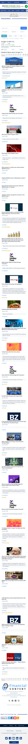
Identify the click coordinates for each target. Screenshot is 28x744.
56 (25, 54)
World (22, 10)
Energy (8, 542)
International (16, 38)
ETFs (16, 35)
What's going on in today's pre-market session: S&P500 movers (13, 168)
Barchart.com (5, 452)
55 (23, 54)
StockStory (4, 363)
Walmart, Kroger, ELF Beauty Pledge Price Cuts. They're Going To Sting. (13, 66)
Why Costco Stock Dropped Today (10, 134)
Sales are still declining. (8, 314)
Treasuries (21, 38)
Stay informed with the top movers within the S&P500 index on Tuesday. (12, 186)
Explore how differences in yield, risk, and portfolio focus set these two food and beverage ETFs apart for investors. (14, 491)
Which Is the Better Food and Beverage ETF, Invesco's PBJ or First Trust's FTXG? (12, 485)
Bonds (5, 542)
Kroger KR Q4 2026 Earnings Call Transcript (13, 113)
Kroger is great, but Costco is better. (11, 139)
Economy (9, 122)
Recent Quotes (4, 31)
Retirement (6, 250)
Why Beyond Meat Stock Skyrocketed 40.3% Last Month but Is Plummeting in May (14, 329)
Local (9, 10)
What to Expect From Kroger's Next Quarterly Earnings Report (12, 442)
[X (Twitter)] (9, 700)
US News (18, 10)
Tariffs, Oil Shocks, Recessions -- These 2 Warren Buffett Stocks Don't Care (13, 662)
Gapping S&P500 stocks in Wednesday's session (14, 178)
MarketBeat (4, 295)
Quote (5, 49)
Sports (9, 2)
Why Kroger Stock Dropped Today (10, 153)
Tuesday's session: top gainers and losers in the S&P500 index (13, 195)
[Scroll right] (27, 2)
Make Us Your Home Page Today (8, 714)
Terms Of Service (13, 697)
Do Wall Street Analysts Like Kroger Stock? (12, 396)
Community (16, 2)
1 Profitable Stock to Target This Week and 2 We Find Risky (13, 528)
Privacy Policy (21, 695)
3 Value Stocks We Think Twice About (11, 352)
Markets (4, 35)
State (13, 10)
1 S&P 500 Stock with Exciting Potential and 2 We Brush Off (13, 598)
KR (13, 41)
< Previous (3, 55)
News (3, 2)
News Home (3, 10)
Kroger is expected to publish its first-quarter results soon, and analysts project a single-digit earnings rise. (14, 449)
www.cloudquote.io (14, 693)
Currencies (11, 38)
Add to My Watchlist (5, 47)
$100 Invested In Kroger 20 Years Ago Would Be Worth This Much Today (13, 625)
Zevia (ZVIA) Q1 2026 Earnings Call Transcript (13, 375)
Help (15, 725)
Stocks (10, 35)
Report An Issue (21, 725)
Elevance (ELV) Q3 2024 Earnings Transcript (13, 509)
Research (21, 49)
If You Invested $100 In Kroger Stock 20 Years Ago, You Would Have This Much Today (14, 422)
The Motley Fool (5, 99)
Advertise (11, 725)
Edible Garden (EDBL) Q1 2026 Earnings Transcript (11, 263)
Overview (4, 38)
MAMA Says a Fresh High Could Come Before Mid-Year (14, 581)
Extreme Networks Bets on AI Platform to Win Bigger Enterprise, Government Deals (13, 213)
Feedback (14, 742)
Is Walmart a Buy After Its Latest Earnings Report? (12, 90)
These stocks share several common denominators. (14, 246)
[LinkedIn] (15, 700)
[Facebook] (12, 700)
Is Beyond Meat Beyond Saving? (10, 309)
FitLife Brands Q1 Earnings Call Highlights (12, 284)
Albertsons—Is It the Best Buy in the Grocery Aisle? (12, 645)
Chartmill (4, 182)
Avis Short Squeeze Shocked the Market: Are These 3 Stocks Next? (12, 467)
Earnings (6, 101)
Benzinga (4, 429)
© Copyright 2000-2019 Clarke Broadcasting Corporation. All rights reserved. (14, 734)
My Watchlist (14, 31)
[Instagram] (18, 700)
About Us (5, 725)
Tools (21, 35)
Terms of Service (10, 730)
